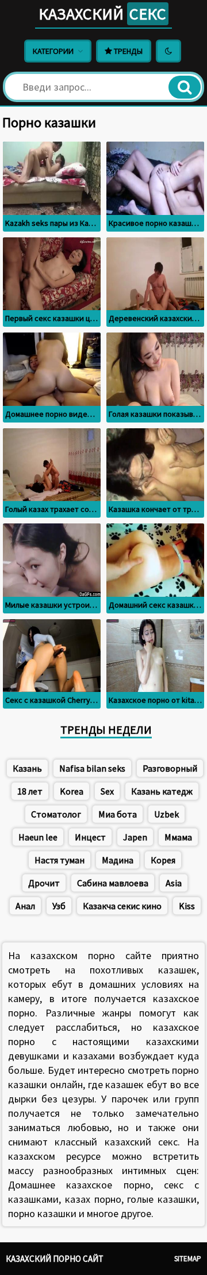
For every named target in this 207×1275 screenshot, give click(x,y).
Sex (107, 791)
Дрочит (44, 883)
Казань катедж (162, 791)
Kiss (187, 906)
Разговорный (170, 768)
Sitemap (187, 1259)
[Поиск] (184, 87)
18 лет (30, 791)
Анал (25, 906)
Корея (163, 860)
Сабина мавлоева (112, 883)
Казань (27, 768)
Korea (71, 791)
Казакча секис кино (122, 906)
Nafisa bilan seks (92, 768)
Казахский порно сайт (54, 1258)
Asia (174, 883)
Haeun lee (37, 837)
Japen (135, 837)
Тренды (127, 51)
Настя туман (59, 860)
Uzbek (166, 814)
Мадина (117, 860)
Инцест (90, 837)
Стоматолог (56, 814)
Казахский (102, 13)
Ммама (178, 837)
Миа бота (117, 814)
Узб (59, 906)
